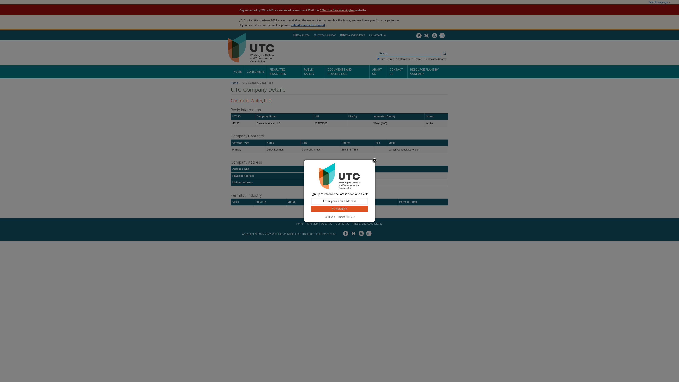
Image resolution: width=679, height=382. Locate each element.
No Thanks (329, 216)
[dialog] (339, 191)
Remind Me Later (346, 216)
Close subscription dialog (374, 160)
